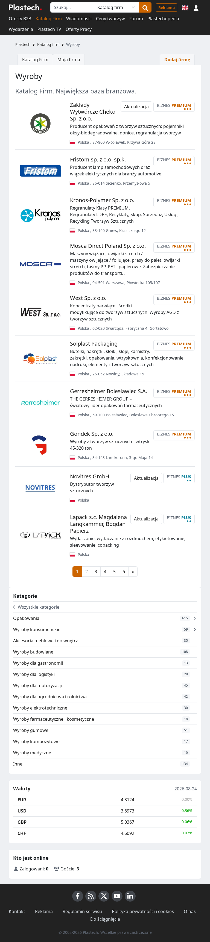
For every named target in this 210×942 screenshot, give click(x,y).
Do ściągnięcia (105, 919)
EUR (22, 800)
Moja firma (68, 60)
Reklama (166, 7)
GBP (22, 822)
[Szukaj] (145, 7)
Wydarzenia (21, 29)
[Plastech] (25, 7)
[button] (196, 7)
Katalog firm (48, 44)
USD (22, 811)
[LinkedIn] (130, 896)
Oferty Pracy (79, 29)
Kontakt (17, 911)
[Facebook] (77, 896)
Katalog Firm (49, 19)
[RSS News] (90, 896)
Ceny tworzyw (110, 19)
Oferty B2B (20, 19)
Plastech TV (49, 29)
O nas (190, 911)
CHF (22, 833)
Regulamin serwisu (82, 911)
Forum (136, 19)
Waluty (21, 789)
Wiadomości (79, 19)
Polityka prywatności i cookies (143, 911)
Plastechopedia (163, 19)
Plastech (23, 44)
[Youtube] (117, 896)
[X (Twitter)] (103, 896)
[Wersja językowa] (185, 7)
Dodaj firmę (177, 60)
